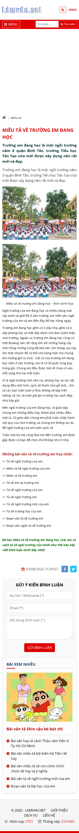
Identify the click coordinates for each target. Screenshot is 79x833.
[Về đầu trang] (73, 333)
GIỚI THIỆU (59, 810)
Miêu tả (16, 118)
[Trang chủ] (4, 118)
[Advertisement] (39, 70)
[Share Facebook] (65, 569)
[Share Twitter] (73, 569)
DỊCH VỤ (31, 815)
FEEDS (73, 10)
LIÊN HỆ (49, 815)
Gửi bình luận (39, 647)
